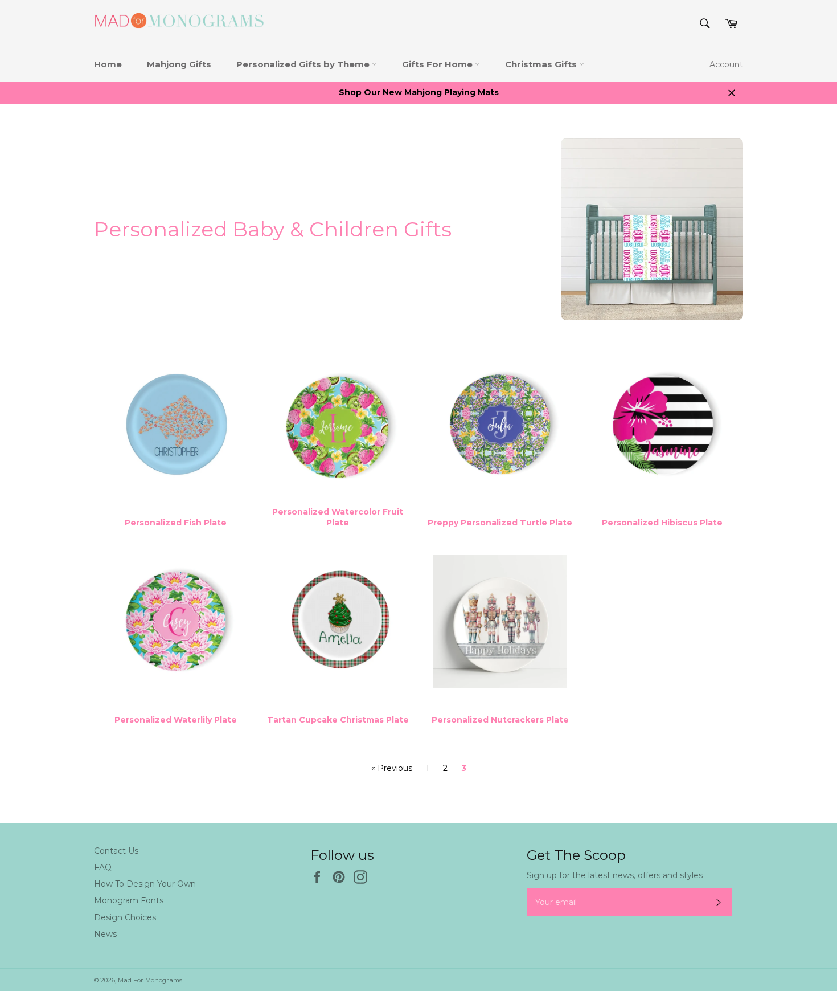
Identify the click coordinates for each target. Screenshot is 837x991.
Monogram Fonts (128, 900)
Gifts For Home (438, 64)
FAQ (103, 867)
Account (726, 64)
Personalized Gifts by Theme (304, 64)
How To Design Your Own (145, 884)
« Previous (391, 768)
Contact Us (116, 851)
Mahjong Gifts (179, 64)
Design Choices (125, 917)
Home (108, 64)
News (105, 934)
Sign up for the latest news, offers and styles (615, 875)
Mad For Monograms (150, 980)
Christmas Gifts (542, 64)
